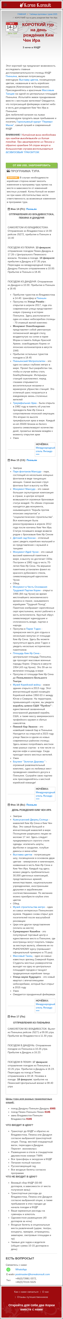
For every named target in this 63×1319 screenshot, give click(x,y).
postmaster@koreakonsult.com (32, 1274)
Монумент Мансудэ (24, 489)
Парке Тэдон (33, 628)
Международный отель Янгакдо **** (45, 451)
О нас (45, 1291)
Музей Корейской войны (27, 684)
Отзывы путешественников (32, 1297)
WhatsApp (21, 1269)
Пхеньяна (11, 76)
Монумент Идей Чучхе (26, 551)
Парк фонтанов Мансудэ (27, 471)
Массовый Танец (22, 955)
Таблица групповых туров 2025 (43, 14)
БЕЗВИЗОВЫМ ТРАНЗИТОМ (22, 152)
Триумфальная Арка (25, 403)
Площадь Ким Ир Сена (26, 653)
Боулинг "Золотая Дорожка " (29, 761)
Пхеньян (31, 209)
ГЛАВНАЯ (22, 14)
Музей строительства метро (29, 907)
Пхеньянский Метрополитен (29, 361)
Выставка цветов (22, 854)
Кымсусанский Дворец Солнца (30, 819)
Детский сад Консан (24, 537)
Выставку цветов (28, 79)
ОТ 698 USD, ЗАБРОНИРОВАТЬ (31, 165)
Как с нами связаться (26, 1291)
